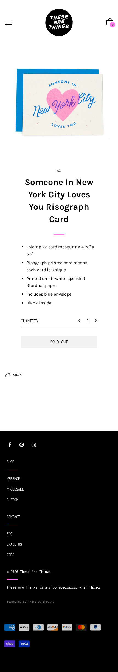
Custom (12, 500)
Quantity (29, 321)
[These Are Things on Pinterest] (22, 445)
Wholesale (15, 489)
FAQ (9, 534)
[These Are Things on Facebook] (10, 445)
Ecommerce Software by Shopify (30, 601)
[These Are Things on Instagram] (34, 445)
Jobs (10, 555)
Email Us (14, 544)
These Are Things (35, 572)
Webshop (13, 479)
